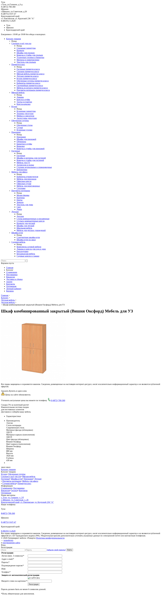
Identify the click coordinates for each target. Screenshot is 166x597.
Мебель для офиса (19, 172)
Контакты (10, 284)
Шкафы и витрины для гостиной (31, 158)
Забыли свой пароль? (56, 550)
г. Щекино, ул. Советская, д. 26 (14, 500)
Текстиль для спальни (26, 62)
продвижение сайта (11, 543)
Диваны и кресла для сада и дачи (31, 249)
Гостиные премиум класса (28, 69)
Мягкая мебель (18, 92)
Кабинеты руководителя (27, 177)
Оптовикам (11, 286)
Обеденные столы (25, 125)
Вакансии (10, 277)
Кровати (20, 50)
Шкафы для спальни (26, 53)
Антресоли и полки (25, 165)
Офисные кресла (24, 181)
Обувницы (21, 141)
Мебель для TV (23, 162)
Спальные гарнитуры (26, 48)
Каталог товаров (13, 39)
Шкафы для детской (25, 226)
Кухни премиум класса (27, 78)
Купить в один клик (18, 391)
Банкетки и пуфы (24, 144)
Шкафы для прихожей (26, 139)
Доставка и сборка (14, 279)
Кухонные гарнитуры (26, 111)
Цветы (19, 200)
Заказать (4, 391)
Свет (19, 207)
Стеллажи (21, 188)
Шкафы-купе (17, 233)
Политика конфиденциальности (50, 538)
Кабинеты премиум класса (28, 83)
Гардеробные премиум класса (30, 85)
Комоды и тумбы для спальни (30, 55)
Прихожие (16, 132)
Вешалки (21, 146)
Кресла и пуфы (23, 99)
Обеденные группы (20, 120)
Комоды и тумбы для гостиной (30, 160)
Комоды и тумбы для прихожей (30, 148)
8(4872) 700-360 (8, 513)
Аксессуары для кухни (27, 118)
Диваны (20, 97)
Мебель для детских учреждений (31, 230)
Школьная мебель (24, 228)
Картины (21, 198)
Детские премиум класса (28, 76)
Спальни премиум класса (28, 71)
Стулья (20, 127)
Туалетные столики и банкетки (30, 57)
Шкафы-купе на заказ (26, 240)
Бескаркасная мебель (26, 254)
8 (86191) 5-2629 (8, 531)
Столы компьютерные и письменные (33, 219)
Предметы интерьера (20, 191)
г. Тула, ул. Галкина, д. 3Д (12, 497)
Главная (9, 268)
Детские (15, 212)
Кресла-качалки (23, 104)
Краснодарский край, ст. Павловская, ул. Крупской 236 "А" (27, 502)
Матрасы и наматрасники (28, 60)
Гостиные (15, 151)
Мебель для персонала (26, 179)
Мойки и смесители (25, 116)
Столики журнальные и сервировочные (34, 167)
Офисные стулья (24, 184)
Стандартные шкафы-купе (28, 237)
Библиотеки (22, 169)
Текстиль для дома (25, 205)
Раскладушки (22, 251)
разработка (8, 540)
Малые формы (23, 195)
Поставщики (12, 275)
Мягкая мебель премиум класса (30, 74)
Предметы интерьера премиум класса (33, 90)
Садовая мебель (18, 242)
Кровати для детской (26, 223)
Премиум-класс (24, 483)
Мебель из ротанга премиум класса (32, 88)
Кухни (14, 106)
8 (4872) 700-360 (58, 400)
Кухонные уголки (24, 130)
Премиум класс (18, 64)
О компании (11, 272)
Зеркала (20, 202)
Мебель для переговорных (28, 186)
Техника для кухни (25, 113)
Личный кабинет (13, 289)
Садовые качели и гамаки (28, 256)
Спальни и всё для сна (21, 43)
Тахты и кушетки (24, 102)
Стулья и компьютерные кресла (30, 221)
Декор (19, 209)
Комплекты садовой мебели (29, 247)
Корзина (10, 291)
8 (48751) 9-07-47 (8, 522)
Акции (9, 282)
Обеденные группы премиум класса (33, 81)
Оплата (14, 490)
